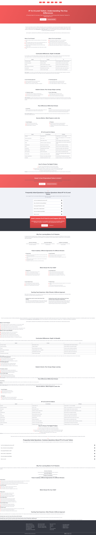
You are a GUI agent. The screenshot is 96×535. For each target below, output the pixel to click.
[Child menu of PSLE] (40, 2)
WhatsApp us (68, 1)
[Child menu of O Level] (48, 2)
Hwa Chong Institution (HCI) (30, 527)
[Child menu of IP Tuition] (44, 2)
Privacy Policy (52, 529)
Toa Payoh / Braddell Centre (42, 527)
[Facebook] (65, 533)
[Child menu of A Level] (52, 2)
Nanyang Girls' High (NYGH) (30, 526)
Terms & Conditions (53, 528)
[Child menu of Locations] (56, 2)
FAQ (50, 527)
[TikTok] (68, 533)
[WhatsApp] (70, 533)
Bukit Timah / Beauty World (42, 526)
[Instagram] (67, 533)
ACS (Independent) (29, 528)
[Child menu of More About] (60, 2)
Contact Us (51, 526)
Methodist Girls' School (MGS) (30, 529)
